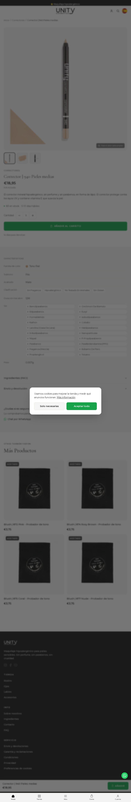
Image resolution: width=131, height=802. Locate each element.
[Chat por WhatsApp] (124, 775)
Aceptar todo (82, 406)
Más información (66, 397)
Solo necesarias (49, 406)
